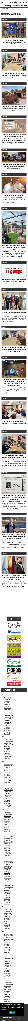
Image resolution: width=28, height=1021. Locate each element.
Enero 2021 (7, 831)
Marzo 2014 (7, 997)
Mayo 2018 (7, 897)
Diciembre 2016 (8, 934)
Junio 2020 (7, 847)
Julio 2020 (7, 845)
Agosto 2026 (7, 697)
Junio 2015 (7, 968)
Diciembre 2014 (8, 982)
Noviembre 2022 (8, 790)
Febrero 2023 (7, 781)
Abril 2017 (7, 923)
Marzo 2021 (7, 827)
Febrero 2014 (7, 999)
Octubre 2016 (7, 937)
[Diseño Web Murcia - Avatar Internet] (13, 1017)
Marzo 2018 (7, 900)
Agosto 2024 (7, 746)
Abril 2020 (7, 850)
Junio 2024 (7, 749)
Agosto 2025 (7, 722)
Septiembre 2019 (8, 866)
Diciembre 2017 (8, 909)
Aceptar (12, 1012)
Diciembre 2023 (8, 764)
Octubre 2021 (7, 816)
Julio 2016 (7, 942)
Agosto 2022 (7, 795)
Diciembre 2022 (8, 788)
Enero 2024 (7, 758)
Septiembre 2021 (8, 817)
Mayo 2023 (7, 775)
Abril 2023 (7, 777)
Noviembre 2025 (8, 717)
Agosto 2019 (7, 868)
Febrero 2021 (7, 829)
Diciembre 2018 (8, 885)
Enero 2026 (7, 709)
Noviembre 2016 (8, 935)
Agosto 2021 (7, 819)
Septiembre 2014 (8, 987)
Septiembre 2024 (8, 744)
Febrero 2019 (7, 878)
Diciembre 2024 (8, 739)
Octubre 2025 (7, 718)
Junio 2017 (7, 920)
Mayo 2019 (7, 873)
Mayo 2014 (7, 994)
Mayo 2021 (7, 824)
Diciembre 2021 (8, 812)
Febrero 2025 (7, 732)
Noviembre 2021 (8, 814)
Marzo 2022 (7, 803)
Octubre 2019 (7, 864)
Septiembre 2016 (8, 939)
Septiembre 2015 (8, 963)
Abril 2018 (7, 899)
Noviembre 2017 (8, 911)
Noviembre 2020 (8, 838)
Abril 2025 (7, 729)
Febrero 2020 (7, 853)
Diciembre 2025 (8, 715)
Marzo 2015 (7, 973)
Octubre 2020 (7, 840)
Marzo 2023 (7, 779)
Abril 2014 (7, 996)
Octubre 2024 (7, 743)
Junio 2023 (7, 774)
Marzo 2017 (7, 925)
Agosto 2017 (7, 916)
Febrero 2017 (7, 926)
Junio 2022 (7, 798)
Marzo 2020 (7, 852)
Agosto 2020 (7, 843)
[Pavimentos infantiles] (14, 666)
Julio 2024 (7, 748)
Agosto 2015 (7, 965)
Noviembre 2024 (8, 741)
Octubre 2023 (7, 767)
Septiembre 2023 (8, 769)
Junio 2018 (7, 895)
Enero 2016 (7, 952)
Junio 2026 (7, 701)
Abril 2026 (7, 704)
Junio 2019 (7, 871)
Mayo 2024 (7, 751)
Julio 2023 (7, 772)
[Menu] (1, 2)
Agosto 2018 (7, 892)
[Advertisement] (12, 605)
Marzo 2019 (7, 876)
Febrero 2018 (7, 902)
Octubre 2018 (7, 888)
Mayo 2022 (7, 800)
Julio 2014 (7, 991)
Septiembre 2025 (8, 720)
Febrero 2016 (7, 951)
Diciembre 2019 (8, 861)
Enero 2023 (7, 782)
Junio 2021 (7, 822)
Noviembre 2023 (8, 765)
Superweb (10, 1017)
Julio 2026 (7, 699)
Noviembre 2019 (8, 863)
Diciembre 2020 (8, 837)
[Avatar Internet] (14, 657)
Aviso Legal (4, 1018)
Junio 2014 (7, 992)
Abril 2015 (7, 971)
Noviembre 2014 (8, 984)
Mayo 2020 (7, 848)
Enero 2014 (7, 1001)
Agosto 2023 (7, 770)
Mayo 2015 (7, 970)
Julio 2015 (7, 966)
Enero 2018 (7, 904)
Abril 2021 (7, 826)
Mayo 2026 (7, 703)
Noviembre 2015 (8, 960)
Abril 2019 (7, 874)
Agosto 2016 (7, 940)
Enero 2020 (7, 855)
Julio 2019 (7, 869)
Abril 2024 (7, 753)
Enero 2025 (7, 734)
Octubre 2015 (7, 961)
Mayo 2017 (7, 921)
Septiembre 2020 (8, 842)
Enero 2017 (7, 928)
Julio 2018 (7, 894)
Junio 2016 (7, 944)
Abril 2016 (7, 947)
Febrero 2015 (7, 975)
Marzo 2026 (7, 706)
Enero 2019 (7, 879)
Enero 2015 (7, 977)
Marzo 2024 (7, 754)
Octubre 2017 (7, 913)
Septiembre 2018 (8, 890)
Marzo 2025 (7, 730)
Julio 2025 (7, 724)
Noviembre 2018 (8, 887)
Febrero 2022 (7, 805)
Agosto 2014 (7, 989)
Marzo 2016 (7, 949)
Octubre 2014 (7, 986)
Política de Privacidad (12, 1018)
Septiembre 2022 (8, 793)
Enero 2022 (7, 806)
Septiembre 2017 (8, 915)
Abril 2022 (7, 801)
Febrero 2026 (7, 708)
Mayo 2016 (7, 945)
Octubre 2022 (7, 791)
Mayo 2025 (7, 727)
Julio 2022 (7, 796)
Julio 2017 (7, 918)
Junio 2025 (7, 725)
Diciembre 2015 (8, 958)
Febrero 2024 (7, 756)
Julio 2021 (7, 821)
